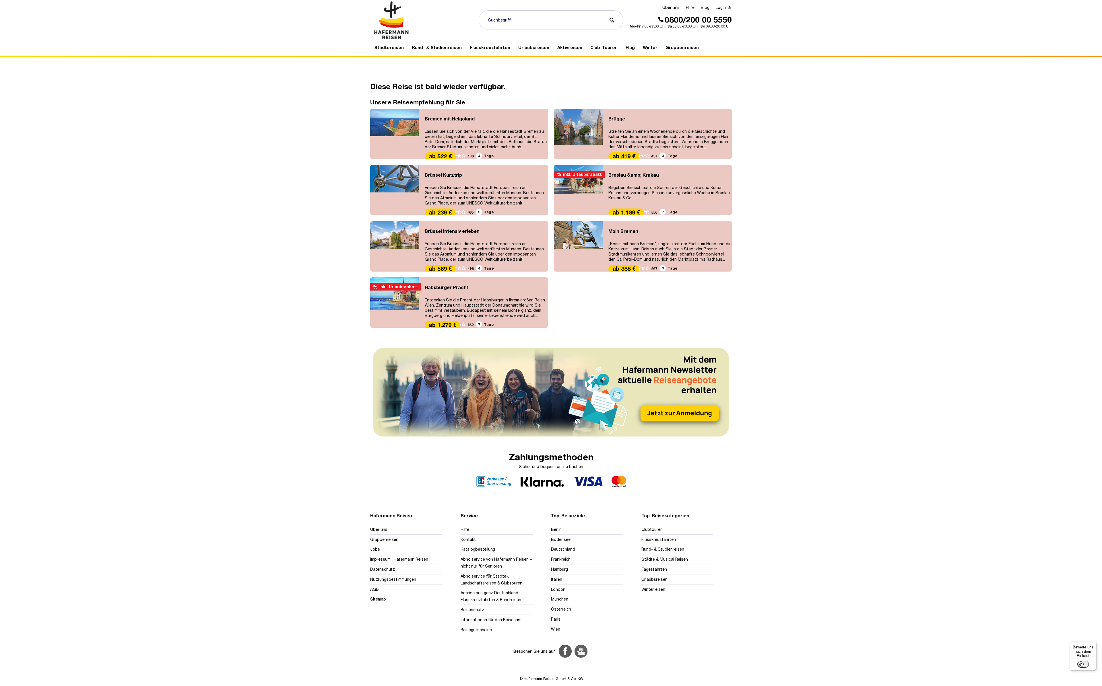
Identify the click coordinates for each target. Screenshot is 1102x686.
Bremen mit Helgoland (450, 118)
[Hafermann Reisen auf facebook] (565, 651)
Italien (556, 579)
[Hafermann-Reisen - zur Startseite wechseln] (422, 20)
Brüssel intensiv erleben (452, 231)
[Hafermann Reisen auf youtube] (581, 651)
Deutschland (563, 549)
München (559, 599)
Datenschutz (382, 569)
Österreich (561, 609)
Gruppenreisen (384, 539)
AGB (374, 589)
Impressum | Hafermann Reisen (399, 559)
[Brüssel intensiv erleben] (394, 246)
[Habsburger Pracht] (394, 302)
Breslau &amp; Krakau (633, 175)
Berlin (556, 529)
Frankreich (561, 559)
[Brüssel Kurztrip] (394, 190)
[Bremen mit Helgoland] (394, 134)
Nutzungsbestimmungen (393, 579)
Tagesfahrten (654, 569)
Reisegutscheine (476, 629)
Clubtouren (652, 529)
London (558, 589)
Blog (705, 7)
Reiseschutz (472, 609)
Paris (555, 619)
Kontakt (468, 539)
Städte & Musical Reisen (664, 559)
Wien (555, 629)
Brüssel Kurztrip (443, 175)
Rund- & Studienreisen (662, 549)
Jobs (375, 549)
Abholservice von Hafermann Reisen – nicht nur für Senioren (496, 562)
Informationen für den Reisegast (491, 619)
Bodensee (561, 539)
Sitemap (378, 599)
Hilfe (690, 7)
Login (721, 7)
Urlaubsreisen (654, 579)
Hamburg (559, 569)
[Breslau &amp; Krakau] (578, 190)
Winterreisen (653, 589)
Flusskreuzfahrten (658, 539)
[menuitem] (671, 7)
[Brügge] (578, 134)
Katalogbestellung (478, 549)
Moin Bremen (623, 231)
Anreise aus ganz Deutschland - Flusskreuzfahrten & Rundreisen (491, 596)
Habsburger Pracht (447, 287)
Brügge (616, 118)
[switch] (1083, 664)
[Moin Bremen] (578, 246)
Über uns (671, 7)
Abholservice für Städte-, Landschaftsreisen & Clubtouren (491, 579)
